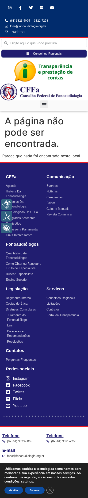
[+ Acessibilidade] (6, 228)
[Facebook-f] (20, 8)
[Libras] (6, 204)
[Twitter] (31, 8)
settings (27, 481)
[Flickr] (41, 8)
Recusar (35, 490)
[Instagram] (10, 8)
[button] (44, 104)
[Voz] (6, 216)
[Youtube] (52, 8)
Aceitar (13, 490)
